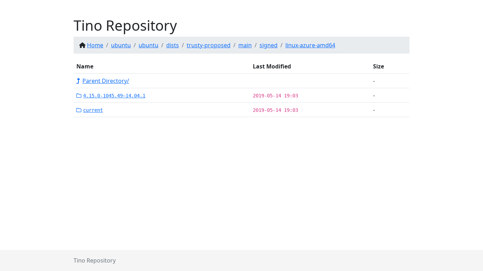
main (245, 45)
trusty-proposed (209, 45)
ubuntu (121, 45)
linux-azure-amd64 (310, 45)
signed (269, 45)
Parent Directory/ (105, 81)
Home (95, 45)
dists (172, 45)
